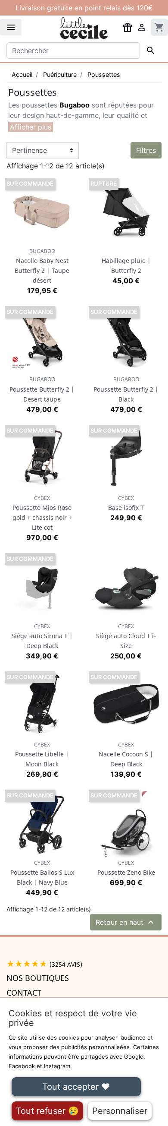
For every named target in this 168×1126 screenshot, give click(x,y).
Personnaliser (119, 1111)
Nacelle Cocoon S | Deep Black (126, 754)
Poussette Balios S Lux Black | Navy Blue (42, 872)
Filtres (146, 150)
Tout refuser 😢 (47, 1111)
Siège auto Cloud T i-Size (126, 636)
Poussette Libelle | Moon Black (42, 754)
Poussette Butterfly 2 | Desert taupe (42, 389)
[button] (30, 127)
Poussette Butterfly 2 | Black (126, 389)
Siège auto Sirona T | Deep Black (42, 636)
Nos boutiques (37, 978)
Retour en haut (126, 922)
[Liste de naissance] (127, 26)
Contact (23, 992)
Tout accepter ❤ (76, 1087)
